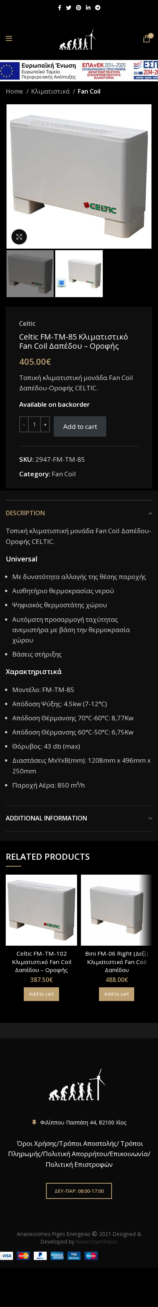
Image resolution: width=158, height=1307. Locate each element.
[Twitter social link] (69, 8)
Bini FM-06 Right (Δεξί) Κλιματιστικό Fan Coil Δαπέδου (116, 962)
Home (15, 91)
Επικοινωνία (129, 1153)
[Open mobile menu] (9, 38)
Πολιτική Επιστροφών (79, 1164)
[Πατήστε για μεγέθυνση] (19, 236)
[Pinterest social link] (79, 8)
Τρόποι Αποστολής (88, 1143)
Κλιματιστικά (51, 91)
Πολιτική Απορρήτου (75, 1153)
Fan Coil (88, 91)
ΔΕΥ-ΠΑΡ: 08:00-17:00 (79, 1190)
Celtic (27, 323)
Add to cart (80, 426)
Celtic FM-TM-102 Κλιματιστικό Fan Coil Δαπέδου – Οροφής (41, 962)
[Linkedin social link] (88, 8)
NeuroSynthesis (96, 1241)
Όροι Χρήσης (36, 1143)
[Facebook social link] (60, 8)
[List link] (79, 1122)
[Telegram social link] (98, 8)
